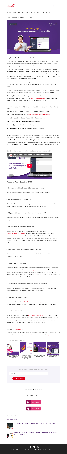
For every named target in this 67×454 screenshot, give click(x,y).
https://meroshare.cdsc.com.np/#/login (39, 114)
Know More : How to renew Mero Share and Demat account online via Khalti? (29, 151)
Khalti (54, 140)
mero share (28, 17)
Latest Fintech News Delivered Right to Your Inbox (33, 369)
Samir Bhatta (12, 17)
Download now (19, 329)
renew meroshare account (38, 98)
